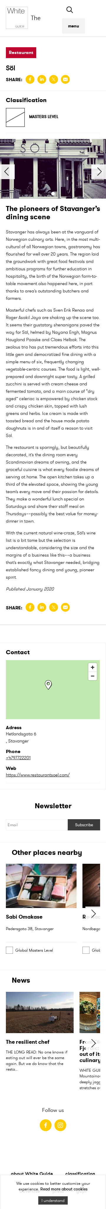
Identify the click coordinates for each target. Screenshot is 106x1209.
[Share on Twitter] (53, 79)
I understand (53, 1200)
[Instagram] (60, 1125)
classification (80, 1174)
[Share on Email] (65, 79)
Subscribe (84, 824)
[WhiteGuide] (18, 18)
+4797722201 (18, 757)
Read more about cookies (63, 1189)
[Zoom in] (92, 667)
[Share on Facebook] (30, 79)
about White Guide (32, 1174)
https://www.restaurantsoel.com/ (37, 775)
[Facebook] (46, 1125)
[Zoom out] (92, 676)
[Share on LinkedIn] (41, 79)
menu (73, 26)
